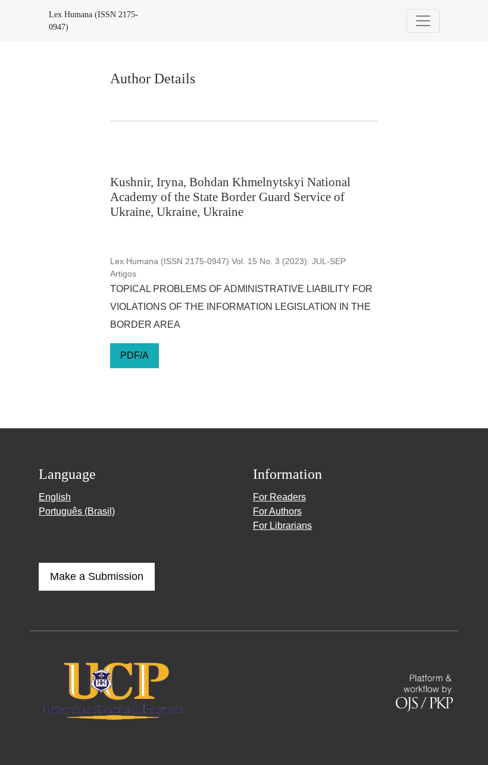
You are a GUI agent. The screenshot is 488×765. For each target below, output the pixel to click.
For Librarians (282, 526)
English (55, 497)
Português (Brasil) (77, 511)
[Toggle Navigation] (423, 21)
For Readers (279, 497)
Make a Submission (96, 576)
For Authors (277, 511)
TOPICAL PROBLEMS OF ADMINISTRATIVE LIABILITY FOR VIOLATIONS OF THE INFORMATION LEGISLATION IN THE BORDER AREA (241, 307)
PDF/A (134, 355)
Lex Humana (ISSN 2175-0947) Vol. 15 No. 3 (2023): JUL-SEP (228, 261)
